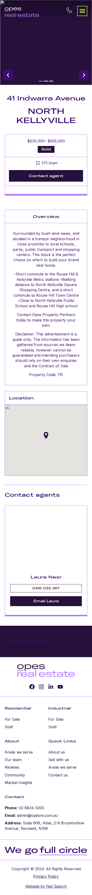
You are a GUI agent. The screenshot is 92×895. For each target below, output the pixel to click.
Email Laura (46, 601)
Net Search (56, 886)
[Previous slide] (8, 75)
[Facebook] (32, 686)
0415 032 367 (46, 588)
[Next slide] (84, 75)
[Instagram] (41, 686)
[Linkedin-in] (51, 686)
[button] (82, 11)
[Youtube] (60, 686)
